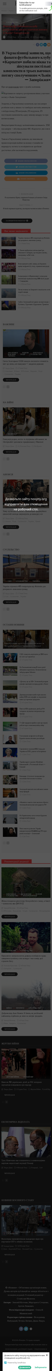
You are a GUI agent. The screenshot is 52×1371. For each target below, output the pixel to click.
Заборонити (41, 1367)
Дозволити (24, 1367)
